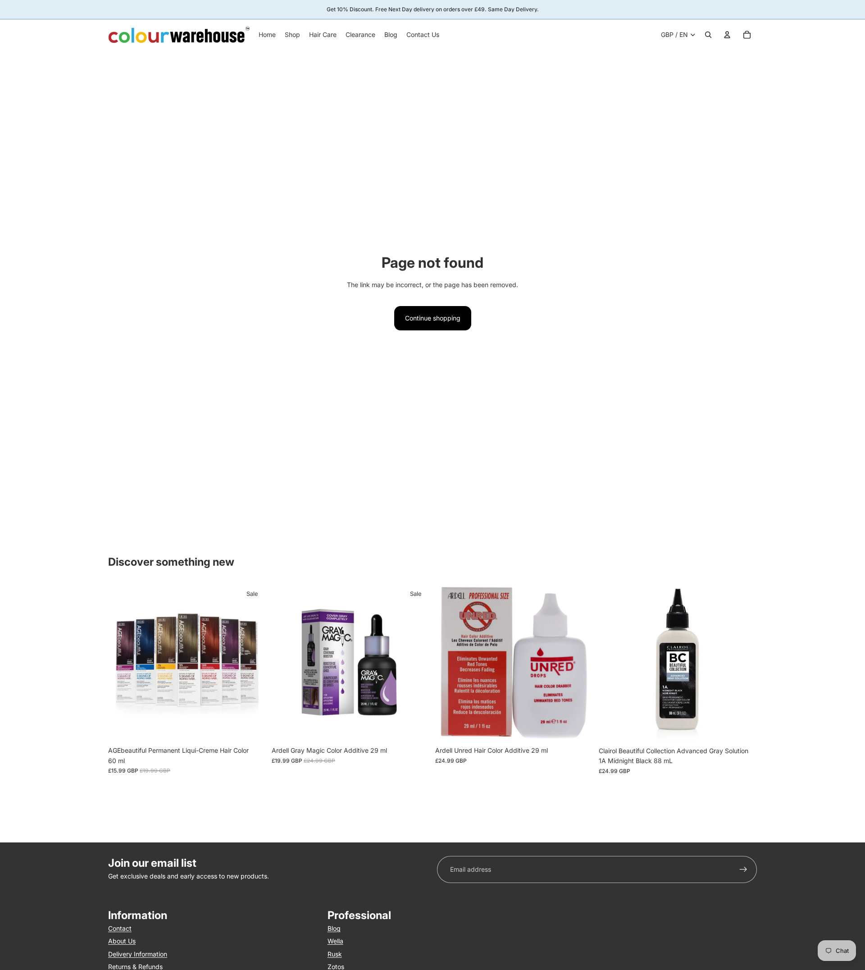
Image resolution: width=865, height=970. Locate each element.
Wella (335, 941)
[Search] (708, 35)
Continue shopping (432, 318)
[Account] (727, 35)
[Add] (416, 728)
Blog (334, 928)
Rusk (335, 954)
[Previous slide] (121, 663)
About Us (122, 941)
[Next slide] (252, 663)
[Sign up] (743, 869)
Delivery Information (137, 954)
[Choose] (252, 728)
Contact (120, 928)
